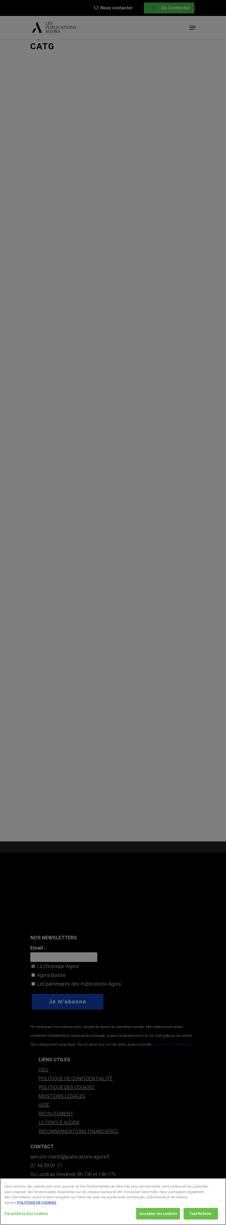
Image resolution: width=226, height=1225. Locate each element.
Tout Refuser (201, 1214)
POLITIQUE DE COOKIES (36, 1203)
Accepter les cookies (158, 1214)
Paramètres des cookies (26, 1213)
